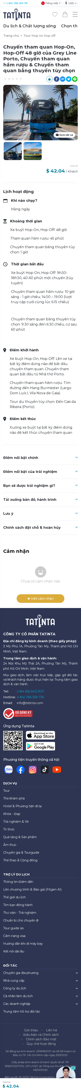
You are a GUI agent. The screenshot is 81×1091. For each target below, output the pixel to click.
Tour (6, 791)
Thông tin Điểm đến (18, 882)
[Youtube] (57, 769)
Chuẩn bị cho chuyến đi (20, 920)
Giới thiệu (31, 1030)
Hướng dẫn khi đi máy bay (23, 944)
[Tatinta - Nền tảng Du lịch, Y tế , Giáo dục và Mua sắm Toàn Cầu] (17, 14)
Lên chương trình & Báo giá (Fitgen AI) (32, 889)
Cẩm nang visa (14, 936)
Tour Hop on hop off (39, 36)
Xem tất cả (66, 134)
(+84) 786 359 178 (16, 3)
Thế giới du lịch (14, 897)
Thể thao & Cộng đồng (20, 860)
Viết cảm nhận (42, 599)
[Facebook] (20, 769)
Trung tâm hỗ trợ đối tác (21, 1011)
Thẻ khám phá (14, 798)
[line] (75, 79)
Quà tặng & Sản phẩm (20, 837)
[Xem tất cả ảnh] (33, 151)
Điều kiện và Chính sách (41, 1035)
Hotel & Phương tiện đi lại (22, 806)
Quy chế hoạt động (41, 1044)
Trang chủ (11, 36)
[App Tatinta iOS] (40, 736)
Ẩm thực (9, 845)
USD (69, 3)
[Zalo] (8, 769)
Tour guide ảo (13, 928)
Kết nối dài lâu (13, 951)
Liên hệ (51, 1030)
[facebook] (56, 79)
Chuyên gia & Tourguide (21, 852)
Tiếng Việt (51, 3)
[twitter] (68, 79)
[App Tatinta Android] (40, 747)
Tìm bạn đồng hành (18, 905)
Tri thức (8, 829)
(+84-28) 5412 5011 (30, 691)
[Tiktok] (45, 769)
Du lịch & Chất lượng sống (29, 26)
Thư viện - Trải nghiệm (19, 913)
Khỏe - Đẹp (11, 814)
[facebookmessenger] (62, 79)
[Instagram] (32, 769)
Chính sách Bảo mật (41, 1039)
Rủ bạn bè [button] (49, 79)
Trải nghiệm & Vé (16, 822)
